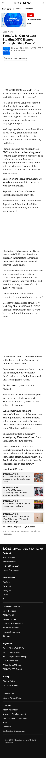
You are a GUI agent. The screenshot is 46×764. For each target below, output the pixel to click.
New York (6, 9)
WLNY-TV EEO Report (12, 669)
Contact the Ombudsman (14, 731)
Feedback (7, 727)
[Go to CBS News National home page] (23, 3)
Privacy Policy (9, 681)
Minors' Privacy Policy (12, 698)
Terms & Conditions (11, 632)
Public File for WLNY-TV (13, 652)
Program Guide (9, 619)
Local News (8, 32)
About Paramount (10, 710)
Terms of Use (8, 694)
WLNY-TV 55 (8, 615)
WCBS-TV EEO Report (12, 665)
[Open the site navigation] (8, 3)
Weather (29, 9)
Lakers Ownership (11, 570)
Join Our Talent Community (15, 718)
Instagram (7, 591)
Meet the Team (9, 611)
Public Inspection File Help (14, 657)
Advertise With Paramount (14, 714)
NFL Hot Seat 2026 (11, 566)
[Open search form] (43, 3)
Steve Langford (14, 527)
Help (5, 723)
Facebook (7, 586)
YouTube (6, 582)
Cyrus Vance (29, 527)
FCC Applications (10, 661)
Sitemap (6, 636)
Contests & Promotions (13, 624)
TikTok (5, 595)
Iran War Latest (9, 562)
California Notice (10, 685)
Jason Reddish (24, 132)
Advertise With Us (11, 628)
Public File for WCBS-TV (13, 648)
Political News (9, 557)
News (19, 9)
